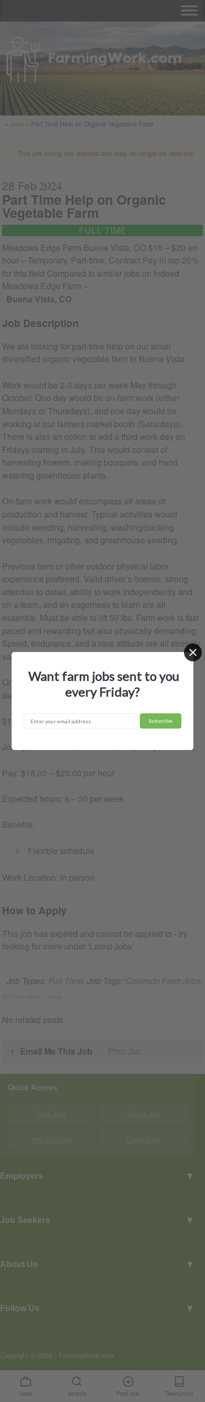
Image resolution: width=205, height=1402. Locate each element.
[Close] (193, 652)
